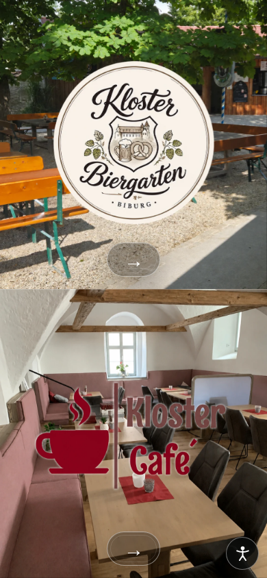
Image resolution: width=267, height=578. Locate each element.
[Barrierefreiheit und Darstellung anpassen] (242, 553)
